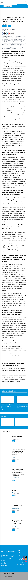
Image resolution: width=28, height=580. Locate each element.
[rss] (26, 559)
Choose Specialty (7, 6)
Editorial (13, 551)
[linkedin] (7, 33)
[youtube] (24, 559)
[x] (26, 557)
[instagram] (26, 561)
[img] (14, 2)
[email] (11, 33)
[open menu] (2, 2)
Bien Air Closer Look (17, 436)
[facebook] (3, 33)
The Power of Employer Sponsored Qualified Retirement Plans (17, 505)
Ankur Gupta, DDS (15, 477)
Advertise (8, 551)
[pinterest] (9, 33)
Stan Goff (14, 526)
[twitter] (5, 33)
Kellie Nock (14, 492)
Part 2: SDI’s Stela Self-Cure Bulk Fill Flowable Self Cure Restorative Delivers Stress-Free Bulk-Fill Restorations (18, 472)
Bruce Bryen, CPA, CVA (16, 508)
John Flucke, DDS (15, 438)
